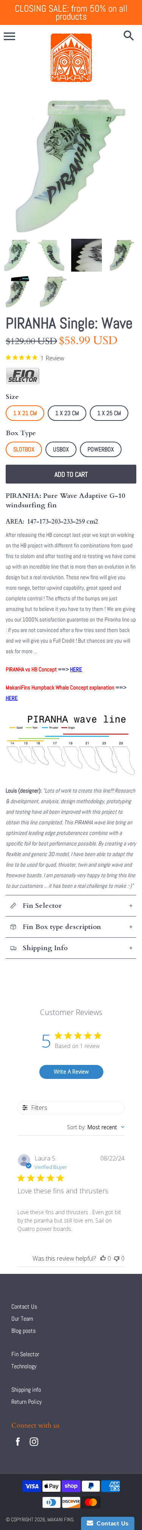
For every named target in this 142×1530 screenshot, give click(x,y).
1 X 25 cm (109, 413)
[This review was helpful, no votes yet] (103, 1258)
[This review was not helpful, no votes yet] (116, 1258)
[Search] (128, 36)
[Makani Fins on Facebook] (17, 1447)
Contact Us (24, 1307)
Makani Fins (60, 1519)
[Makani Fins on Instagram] (34, 1447)
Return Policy (26, 1402)
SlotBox (23, 449)
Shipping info (26, 1390)
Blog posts (23, 1331)
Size (12, 397)
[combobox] (96, 1127)
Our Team (22, 1319)
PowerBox (100, 449)
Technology (23, 1366)
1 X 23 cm (67, 413)
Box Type (21, 433)
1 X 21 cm (25, 413)
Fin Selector (25, 1354)
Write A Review (71, 1071)
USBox (61, 449)
